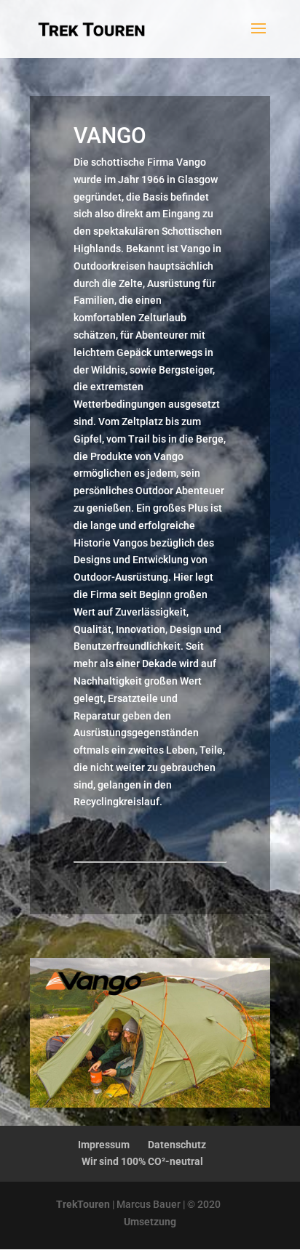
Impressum (104, 1144)
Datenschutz (177, 1144)
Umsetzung (150, 1221)
